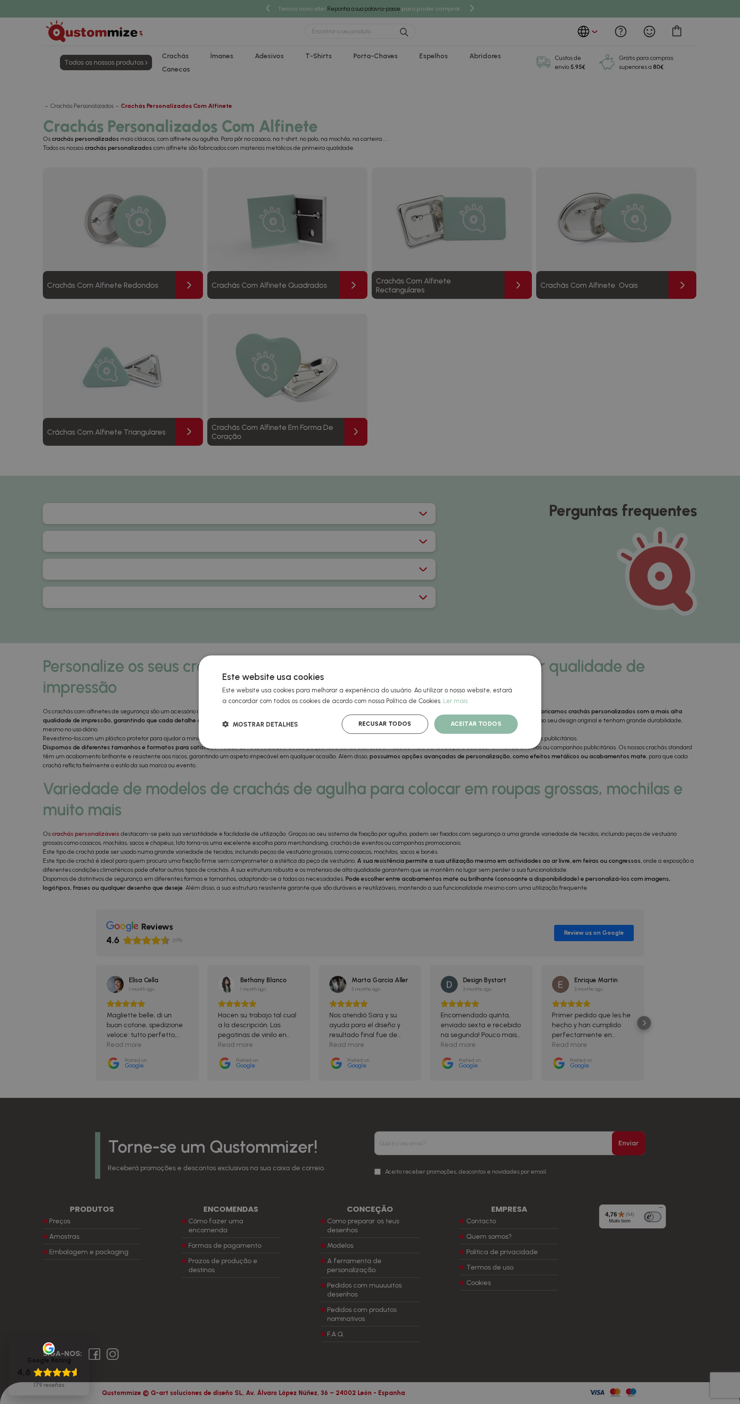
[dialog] (370, 702)
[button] (260, 724)
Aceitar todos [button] (476, 723)
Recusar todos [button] (385, 723)
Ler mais (455, 700)
